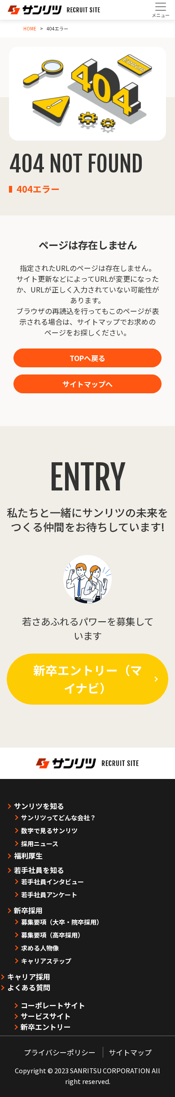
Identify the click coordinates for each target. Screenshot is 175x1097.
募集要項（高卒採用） (52, 934)
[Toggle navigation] (160, 10)
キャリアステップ (46, 960)
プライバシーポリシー (60, 1052)
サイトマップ (130, 1052)
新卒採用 (28, 910)
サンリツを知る (39, 805)
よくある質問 (28, 987)
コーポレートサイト (53, 1005)
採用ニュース (39, 843)
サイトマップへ (87, 384)
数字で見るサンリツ (49, 830)
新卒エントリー (46, 1026)
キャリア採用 (28, 976)
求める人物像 (40, 947)
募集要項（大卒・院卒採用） (62, 921)
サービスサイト (46, 1016)
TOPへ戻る (87, 358)
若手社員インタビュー (52, 881)
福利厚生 (28, 855)
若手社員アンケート (49, 894)
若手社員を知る (39, 870)
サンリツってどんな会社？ (58, 817)
